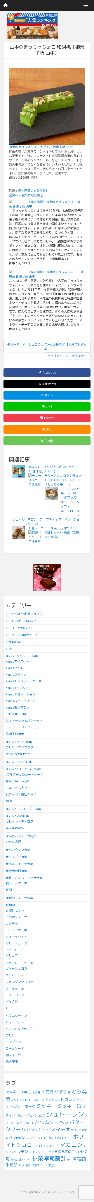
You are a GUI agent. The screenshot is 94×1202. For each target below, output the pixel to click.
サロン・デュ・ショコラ (30, 1115)
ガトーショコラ (16, 968)
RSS (48, 429)
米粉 (9, 1165)
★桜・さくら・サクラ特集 (24, 878)
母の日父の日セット (19, 754)
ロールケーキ (15, 1048)
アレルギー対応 (16, 714)
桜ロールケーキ (16, 883)
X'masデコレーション (20, 694)
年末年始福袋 (15, 828)
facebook (48, 372)
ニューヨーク (15, 995)
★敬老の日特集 (16, 871)
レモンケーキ (38, 1152)
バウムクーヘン (16, 1016)
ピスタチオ (58, 1129)
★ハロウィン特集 (18, 850)
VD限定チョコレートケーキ (24, 774)
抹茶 (38, 1158)
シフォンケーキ (16, 930)
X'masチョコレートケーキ (24, 681)
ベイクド (12, 1001)
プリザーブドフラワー (21, 747)
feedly (49, 441)
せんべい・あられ (18, 781)
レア (9, 1008)
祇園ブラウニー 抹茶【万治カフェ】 (53, 528)
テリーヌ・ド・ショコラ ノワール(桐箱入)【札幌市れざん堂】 (47, 346)
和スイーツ (13, 1055)
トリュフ (12, 955)
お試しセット (15, 910)
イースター (34, 1100)
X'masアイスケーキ (19, 661)
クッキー (46, 1105)
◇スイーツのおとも (19, 628)
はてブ (49, 395)
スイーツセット (16, 937)
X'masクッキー (16, 668)
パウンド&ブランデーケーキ (25, 1029)
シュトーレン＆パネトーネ (24, 720)
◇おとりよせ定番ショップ (24, 614)
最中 (69, 1159)
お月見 (36, 1092)
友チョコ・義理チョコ (21, 794)
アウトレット (19, 1100)
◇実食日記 (13, 642)
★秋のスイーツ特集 (19, 898)
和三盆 (14, 1159)
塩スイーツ (25, 1159)
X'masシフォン (16, 674)
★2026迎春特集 (17, 816)
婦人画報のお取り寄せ (33, 190)
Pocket (48, 418)
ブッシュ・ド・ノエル (21, 727)
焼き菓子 (12, 1062)
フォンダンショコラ (19, 982)
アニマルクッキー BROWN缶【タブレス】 (71, 493)
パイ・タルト (15, 1022)
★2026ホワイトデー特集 (23, 809)
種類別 (10, 905)
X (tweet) (48, 384)
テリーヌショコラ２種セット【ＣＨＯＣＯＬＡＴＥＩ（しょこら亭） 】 (63, 479)
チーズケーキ (15, 989)
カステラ (12, 923)
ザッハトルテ (15, 975)
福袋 (81, 1158)
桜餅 (9, 890)
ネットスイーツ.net (61, 1192)
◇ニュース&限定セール (22, 635)
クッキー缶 (69, 1105)
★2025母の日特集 (19, 742)
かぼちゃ (62, 1092)
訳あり (19, 1164)
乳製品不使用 (65, 1151)
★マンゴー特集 (16, 857)
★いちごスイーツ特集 (21, 836)
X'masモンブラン (17, 707)
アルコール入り (16, 788)
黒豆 (51, 1165)
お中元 (25, 1092)
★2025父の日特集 (19, 762)
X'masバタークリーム (20, 701)
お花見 (47, 1092)
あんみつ (13, 1092)
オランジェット (53, 1099)
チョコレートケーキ (19, 963)
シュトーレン (65, 1114)
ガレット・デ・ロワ (19, 821)
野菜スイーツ (39, 1165)
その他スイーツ (16, 917)
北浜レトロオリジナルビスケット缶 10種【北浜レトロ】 (52, 469)
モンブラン (13, 1042)
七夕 (51, 1152)
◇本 (9, 649)
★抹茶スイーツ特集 (19, 864)
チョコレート (15, 950)
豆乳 (28, 1165)
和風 (9, 801)
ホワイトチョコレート (46, 1146)
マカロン (71, 1145)
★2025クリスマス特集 (22, 656)
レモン (22, 1151)
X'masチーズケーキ (19, 688)
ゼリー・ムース (16, 943)
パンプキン (36, 1130)
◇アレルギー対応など (21, 621)
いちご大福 (13, 841)
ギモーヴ (28, 1106)
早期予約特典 (15, 734)
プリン (10, 1035)
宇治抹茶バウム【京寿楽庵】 (67, 356)
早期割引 (55, 1158)
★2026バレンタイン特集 (23, 769)
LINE (48, 406)
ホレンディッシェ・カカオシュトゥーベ (48, 1138)
